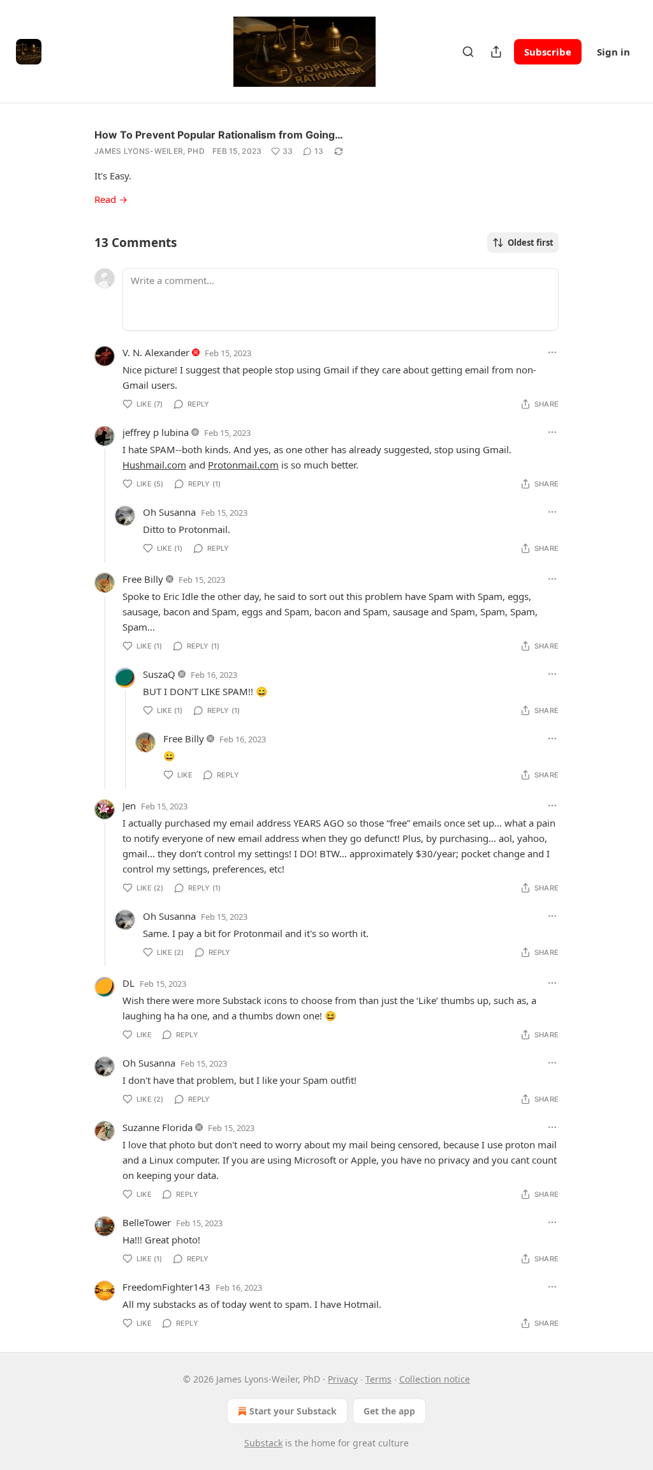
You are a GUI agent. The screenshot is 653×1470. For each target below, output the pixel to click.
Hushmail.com (154, 464)
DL (128, 983)
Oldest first (531, 242)
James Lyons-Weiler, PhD (149, 151)
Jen (129, 805)
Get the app (389, 1411)
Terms (378, 1379)
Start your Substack (293, 1411)
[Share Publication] (496, 51)
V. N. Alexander (155, 352)
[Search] (468, 51)
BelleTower (146, 1222)
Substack (263, 1443)
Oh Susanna (169, 512)
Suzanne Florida (157, 1127)
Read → (111, 199)
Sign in (613, 51)
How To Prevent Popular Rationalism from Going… (218, 134)
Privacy (343, 1379)
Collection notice (434, 1379)
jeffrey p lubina (155, 432)
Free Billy (142, 579)
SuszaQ (159, 674)
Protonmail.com (243, 464)
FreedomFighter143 (166, 1286)
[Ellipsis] (552, 352)
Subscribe (547, 51)
